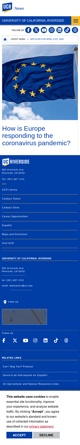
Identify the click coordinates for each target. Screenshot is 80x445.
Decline (46, 435)
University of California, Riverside (33, 20)
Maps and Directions (14, 234)
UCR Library (9, 189)
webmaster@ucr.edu (21, 285)
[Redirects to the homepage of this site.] (5, 39)
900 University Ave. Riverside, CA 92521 (13, 269)
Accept (19, 435)
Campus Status (11, 198)
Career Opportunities (15, 216)
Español (7, 225)
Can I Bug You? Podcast (18, 366)
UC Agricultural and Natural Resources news (31, 384)
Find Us (13, 301)
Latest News (18, 38)
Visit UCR (8, 243)
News (19, 8)
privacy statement (41, 426)
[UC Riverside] (9, 7)
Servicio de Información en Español (25, 375)
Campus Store (10, 207)
